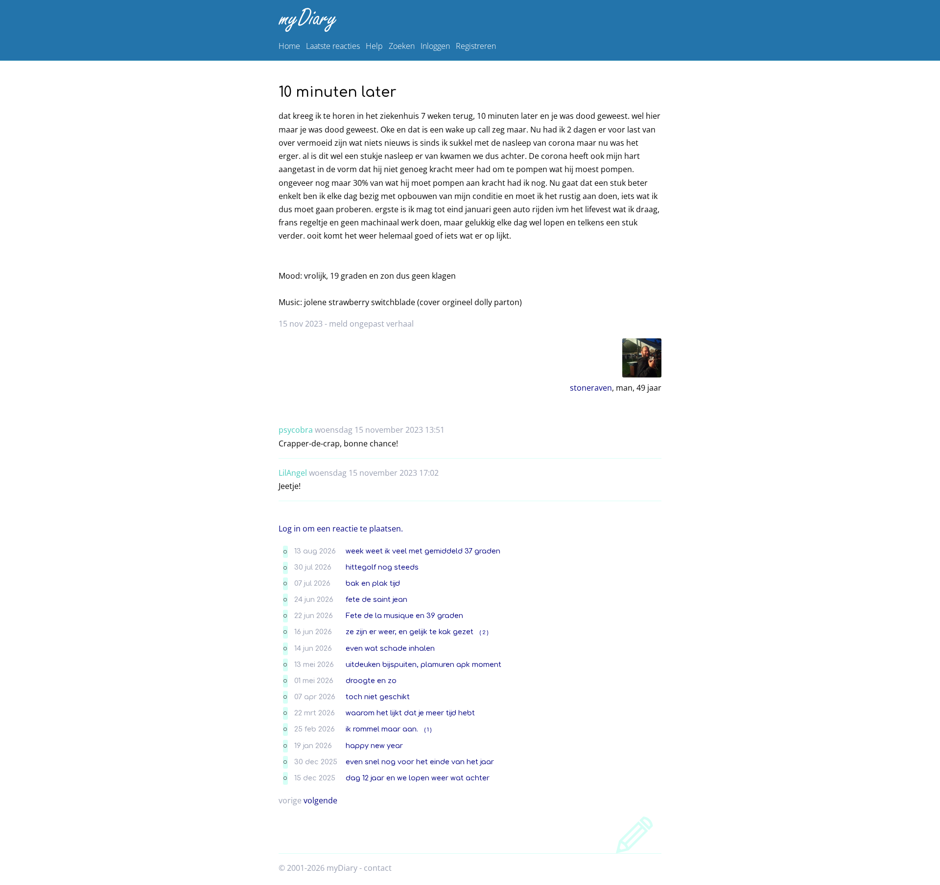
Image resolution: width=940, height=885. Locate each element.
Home (289, 46)
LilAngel (293, 472)
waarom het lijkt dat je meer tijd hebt (410, 713)
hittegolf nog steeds (382, 567)
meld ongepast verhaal (371, 323)
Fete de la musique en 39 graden (404, 616)
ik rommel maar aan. (382, 729)
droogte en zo (371, 681)
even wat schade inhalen (390, 648)
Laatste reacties (333, 46)
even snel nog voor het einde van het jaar (420, 762)
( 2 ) (484, 632)
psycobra (296, 429)
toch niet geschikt (378, 697)
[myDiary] (468, 20)
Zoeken (402, 46)
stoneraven (591, 387)
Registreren (476, 46)
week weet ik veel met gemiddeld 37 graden (423, 551)
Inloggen (435, 46)
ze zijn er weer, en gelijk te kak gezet (409, 632)
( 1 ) (428, 730)
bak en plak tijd (373, 583)
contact (378, 868)
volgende (320, 800)
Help (374, 46)
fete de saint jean (376, 599)
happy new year (374, 746)
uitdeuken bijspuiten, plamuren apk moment (423, 664)
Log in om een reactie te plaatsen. (341, 528)
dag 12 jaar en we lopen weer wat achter (418, 778)
